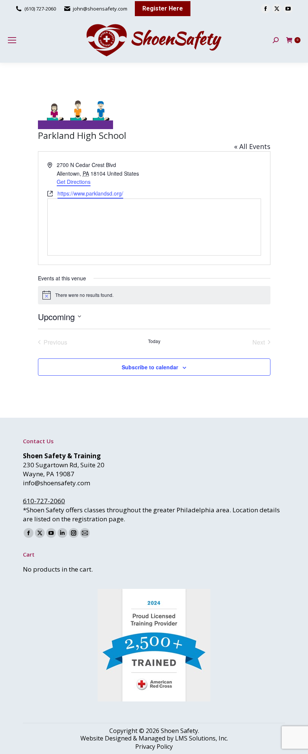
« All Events (252, 146)
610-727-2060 (44, 501)
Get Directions (74, 181)
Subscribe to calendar (150, 367)
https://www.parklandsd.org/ (90, 193)
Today (154, 341)
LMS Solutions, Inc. (201, 738)
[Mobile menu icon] (12, 40)
